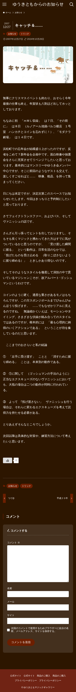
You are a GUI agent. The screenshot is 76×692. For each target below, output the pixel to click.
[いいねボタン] (7, 460)
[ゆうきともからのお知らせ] (38, 4)
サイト (10, 615)
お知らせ (12, 34)
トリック (25, 34)
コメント (13, 542)
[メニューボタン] (4, 4)
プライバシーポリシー (26, 680)
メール (10, 601)
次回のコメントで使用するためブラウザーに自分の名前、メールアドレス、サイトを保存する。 (40, 630)
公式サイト (15, 675)
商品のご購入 (43, 675)
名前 (9, 588)
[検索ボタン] (71, 4)
